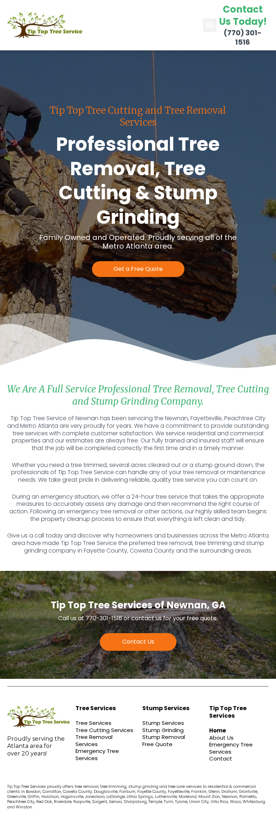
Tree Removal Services (93, 740)
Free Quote (157, 744)
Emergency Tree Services (97, 754)
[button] (210, 25)
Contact (220, 758)
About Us (221, 737)
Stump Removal (163, 737)
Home (217, 730)
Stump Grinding (163, 730)
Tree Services (93, 723)
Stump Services (163, 723)
